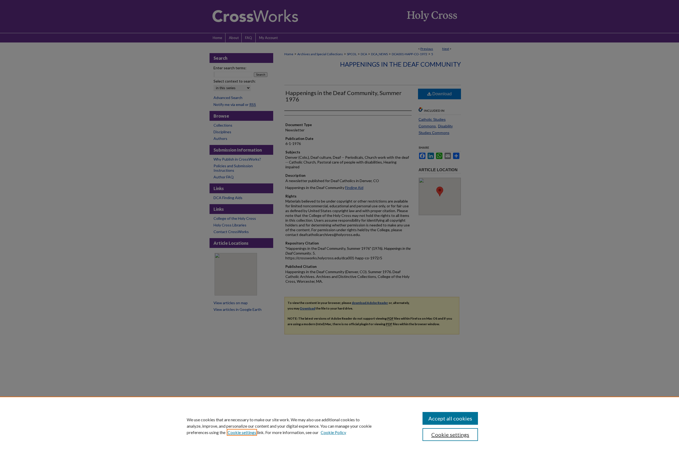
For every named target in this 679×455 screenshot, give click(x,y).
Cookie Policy (333, 432)
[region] (339, 426)
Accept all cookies (450, 418)
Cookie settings (242, 432)
